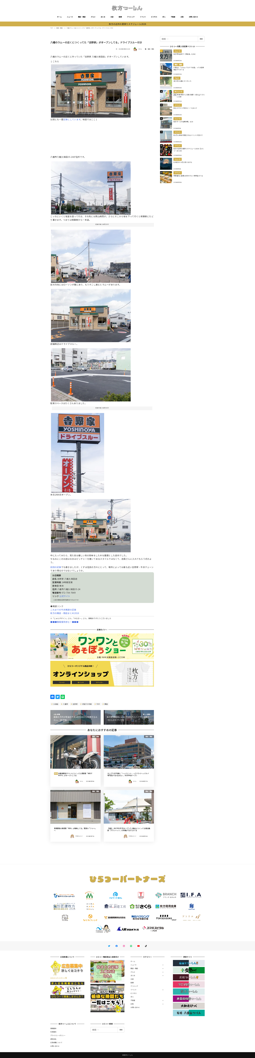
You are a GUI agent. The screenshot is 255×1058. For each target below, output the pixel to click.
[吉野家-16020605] (90, 90)
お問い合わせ (193, 17)
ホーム (59, 17)
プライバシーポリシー (57, 1035)
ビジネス (154, 17)
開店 (106, 704)
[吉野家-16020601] (90, 186)
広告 (182, 17)
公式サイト (64, 596)
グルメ (93, 17)
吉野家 (75, 704)
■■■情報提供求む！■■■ (64, 621)
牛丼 (98, 704)
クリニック (131, 17)
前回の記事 (55, 567)
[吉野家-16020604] (90, 314)
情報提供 (53, 1028)
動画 (120, 17)
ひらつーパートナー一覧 (58, 978)
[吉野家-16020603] (90, 373)
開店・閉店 (82, 17)
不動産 (173, 17)
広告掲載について (56, 1042)
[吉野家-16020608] (90, 524)
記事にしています (71, 119)
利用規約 (53, 1032)
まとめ (103, 17)
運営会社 (53, 1039)
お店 (112, 17)
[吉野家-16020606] (90, 255)
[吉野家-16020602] (77, 451)
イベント (143, 17)
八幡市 (65, 704)
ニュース (70, 17)
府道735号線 (87, 704)
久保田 (55, 704)
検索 (201, 39)
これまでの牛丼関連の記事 (63, 609)
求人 (163, 17)
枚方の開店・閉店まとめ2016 (64, 613)
